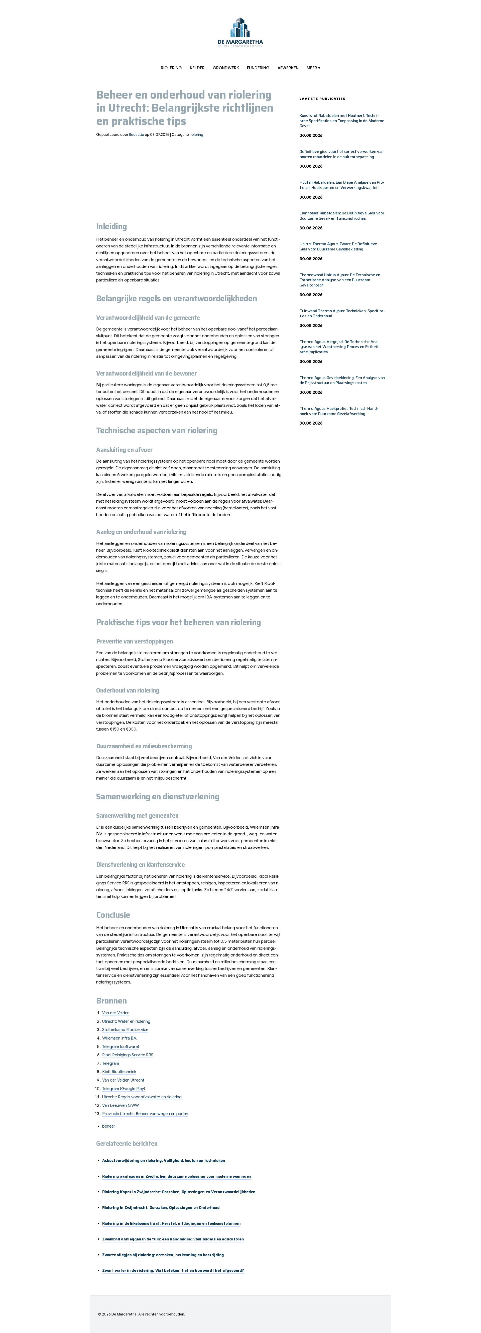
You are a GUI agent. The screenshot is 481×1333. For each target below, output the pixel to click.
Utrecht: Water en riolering (126, 1021)
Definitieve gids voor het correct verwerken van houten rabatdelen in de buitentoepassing (342, 154)
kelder (197, 68)
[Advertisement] (190, 176)
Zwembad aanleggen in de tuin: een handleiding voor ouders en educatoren (173, 1239)
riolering (171, 68)
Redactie (136, 134)
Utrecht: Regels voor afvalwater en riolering (142, 1097)
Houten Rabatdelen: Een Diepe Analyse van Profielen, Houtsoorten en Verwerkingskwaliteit (342, 185)
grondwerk (226, 68)
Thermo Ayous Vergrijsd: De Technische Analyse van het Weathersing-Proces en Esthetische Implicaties (340, 347)
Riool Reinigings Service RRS (127, 1055)
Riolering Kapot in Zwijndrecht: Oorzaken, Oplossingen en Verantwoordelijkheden (179, 1192)
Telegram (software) (120, 1046)
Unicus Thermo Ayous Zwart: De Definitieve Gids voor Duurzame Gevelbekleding (338, 246)
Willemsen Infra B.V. (119, 1038)
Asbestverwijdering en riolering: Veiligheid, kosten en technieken (163, 1160)
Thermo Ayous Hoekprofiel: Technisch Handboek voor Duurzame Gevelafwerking (339, 411)
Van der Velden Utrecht (123, 1080)
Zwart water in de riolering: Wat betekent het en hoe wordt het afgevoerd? (173, 1270)
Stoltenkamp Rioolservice (125, 1029)
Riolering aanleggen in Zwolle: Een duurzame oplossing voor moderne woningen (176, 1176)
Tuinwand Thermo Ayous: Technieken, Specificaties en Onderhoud (342, 313)
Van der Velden (116, 1013)
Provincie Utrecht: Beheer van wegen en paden (145, 1113)
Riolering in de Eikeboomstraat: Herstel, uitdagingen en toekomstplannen (171, 1223)
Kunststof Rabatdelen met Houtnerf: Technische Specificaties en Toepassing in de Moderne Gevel (342, 120)
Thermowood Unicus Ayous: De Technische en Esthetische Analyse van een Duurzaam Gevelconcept (340, 280)
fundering (258, 68)
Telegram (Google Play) (123, 1088)
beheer (108, 1126)
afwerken (288, 68)
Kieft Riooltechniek (119, 1071)
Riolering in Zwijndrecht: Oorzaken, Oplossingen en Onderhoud (161, 1207)
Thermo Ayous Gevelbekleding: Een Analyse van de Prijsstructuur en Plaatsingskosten (342, 380)
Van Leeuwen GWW (120, 1105)
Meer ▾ (313, 68)
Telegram (110, 1063)
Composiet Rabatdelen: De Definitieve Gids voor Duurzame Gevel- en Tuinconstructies (342, 215)
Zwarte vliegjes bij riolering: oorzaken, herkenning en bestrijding (163, 1255)
